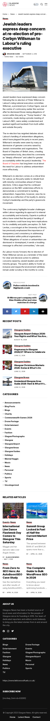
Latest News (24, 717)
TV (6, 481)
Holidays (9, 455)
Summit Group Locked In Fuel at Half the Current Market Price (36, 533)
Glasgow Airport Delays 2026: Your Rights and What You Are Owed (30, 336)
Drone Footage (12, 421)
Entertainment (12, 425)
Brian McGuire (13, 54)
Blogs (7, 410)
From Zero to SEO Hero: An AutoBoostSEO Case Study (12, 572)
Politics (8, 474)
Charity (8, 414)
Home (5, 14)
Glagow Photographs (15, 436)
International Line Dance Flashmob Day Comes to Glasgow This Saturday (12, 534)
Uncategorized (12, 485)
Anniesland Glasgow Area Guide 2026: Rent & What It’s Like (29, 384)
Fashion (8, 432)
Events (8, 429)
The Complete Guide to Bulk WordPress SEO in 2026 (36, 572)
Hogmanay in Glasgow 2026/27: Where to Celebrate (29, 350)
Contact (36, 717)
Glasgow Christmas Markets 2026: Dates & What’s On (29, 366)
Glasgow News (12, 557)
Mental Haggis (12, 459)
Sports (8, 477)
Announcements (12, 402)
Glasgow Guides (12, 451)
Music (8, 462)
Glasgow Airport (12, 444)
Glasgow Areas (12, 447)
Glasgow (9, 440)
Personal (9, 470)
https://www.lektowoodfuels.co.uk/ (19, 680)
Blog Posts (10, 406)
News (12, 14)
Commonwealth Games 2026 (18, 417)
